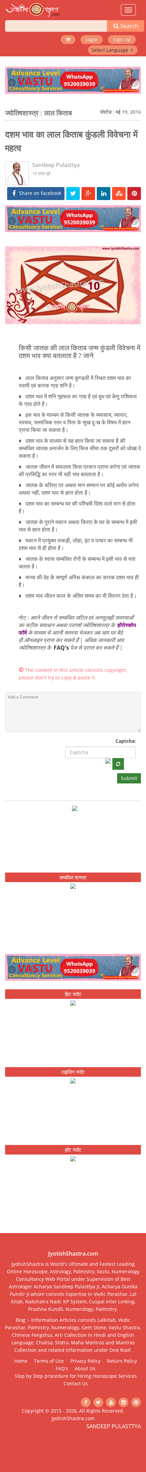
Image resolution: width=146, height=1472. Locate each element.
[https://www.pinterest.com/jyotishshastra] (136, 1402)
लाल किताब (58, 112)
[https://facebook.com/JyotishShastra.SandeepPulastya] (86, 1402)
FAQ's (61, 647)
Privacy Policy (85, 1361)
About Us (85, 1368)
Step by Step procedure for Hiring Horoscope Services (76, 1376)
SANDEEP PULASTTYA (113, 1426)
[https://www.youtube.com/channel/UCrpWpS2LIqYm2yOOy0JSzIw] (111, 1402)
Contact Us (75, 1383)
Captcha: (125, 741)
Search (128, 26)
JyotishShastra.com (73, 1418)
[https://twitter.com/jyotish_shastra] (98, 1402)
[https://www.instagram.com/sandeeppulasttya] (123, 1402)
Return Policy (122, 1361)
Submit (129, 778)
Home (21, 1361)
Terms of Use (49, 1361)
